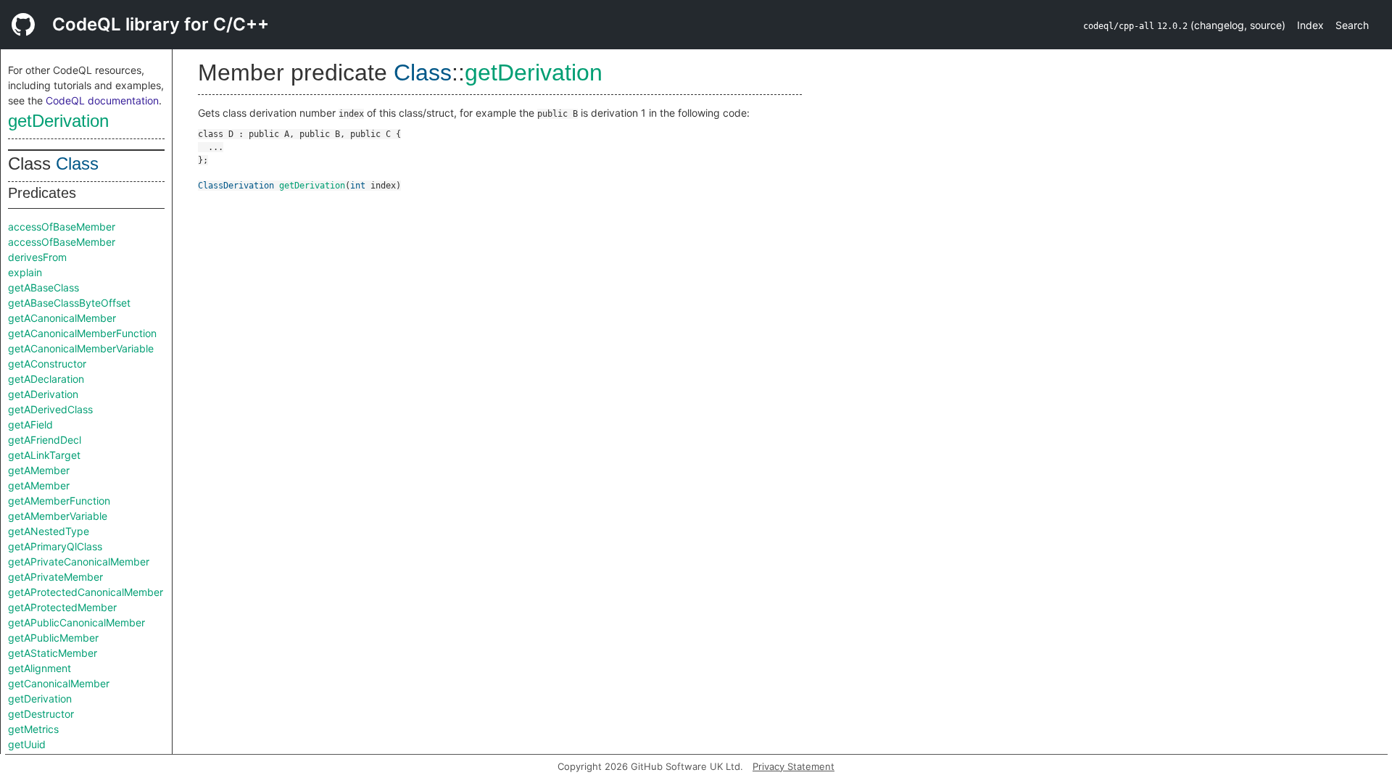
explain (25, 272)
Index (1310, 25)
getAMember (39, 470)
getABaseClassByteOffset (69, 303)
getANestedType (48, 531)
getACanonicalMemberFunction (82, 333)
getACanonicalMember (62, 318)
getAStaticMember (52, 653)
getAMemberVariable (57, 516)
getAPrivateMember (55, 577)
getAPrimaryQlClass (55, 546)
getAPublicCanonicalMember (76, 622)
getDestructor (41, 714)
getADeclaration (46, 379)
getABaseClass (43, 287)
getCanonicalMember (58, 683)
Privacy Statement (793, 766)
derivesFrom (37, 257)
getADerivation (43, 394)
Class (77, 163)
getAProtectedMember (62, 607)
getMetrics (33, 729)
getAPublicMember (53, 637)
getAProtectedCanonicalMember (85, 592)
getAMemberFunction (59, 500)
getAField (30, 424)
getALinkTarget (44, 455)
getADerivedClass (50, 409)
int (357, 186)
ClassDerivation (236, 186)
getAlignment (39, 668)
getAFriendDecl (44, 440)
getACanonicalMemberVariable (81, 348)
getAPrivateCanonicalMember (78, 561)
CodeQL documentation (102, 100)
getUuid (27, 744)
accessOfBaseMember (61, 226)
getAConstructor (47, 363)
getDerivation (58, 120)
